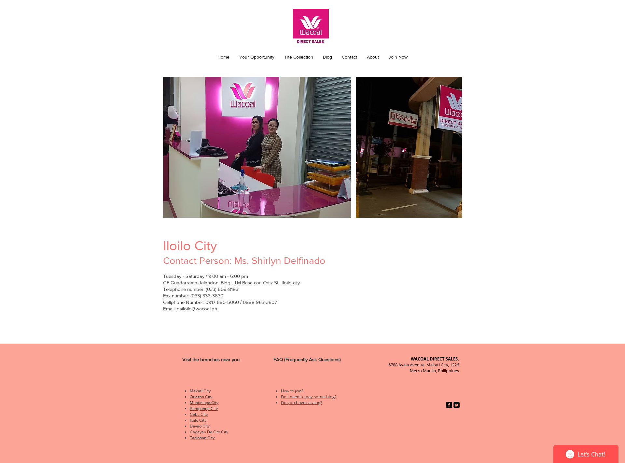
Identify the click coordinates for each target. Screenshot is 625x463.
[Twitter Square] (456, 405)
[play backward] (171, 147)
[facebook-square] (449, 405)
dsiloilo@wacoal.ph (197, 308)
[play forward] (454, 147)
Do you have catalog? (301, 402)
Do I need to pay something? (309, 397)
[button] (256, 57)
